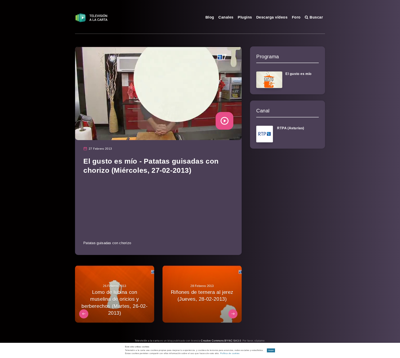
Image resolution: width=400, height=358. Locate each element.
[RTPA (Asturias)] (264, 134)
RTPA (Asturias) (290, 128)
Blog (209, 17)
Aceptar (271, 350)
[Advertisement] (158, 210)
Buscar (316, 17)
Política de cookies (230, 353)
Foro (296, 17)
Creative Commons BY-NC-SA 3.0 (221, 340)
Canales (226, 17)
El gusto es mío (298, 74)
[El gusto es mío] (269, 79)
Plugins (245, 17)
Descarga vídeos (272, 17)
